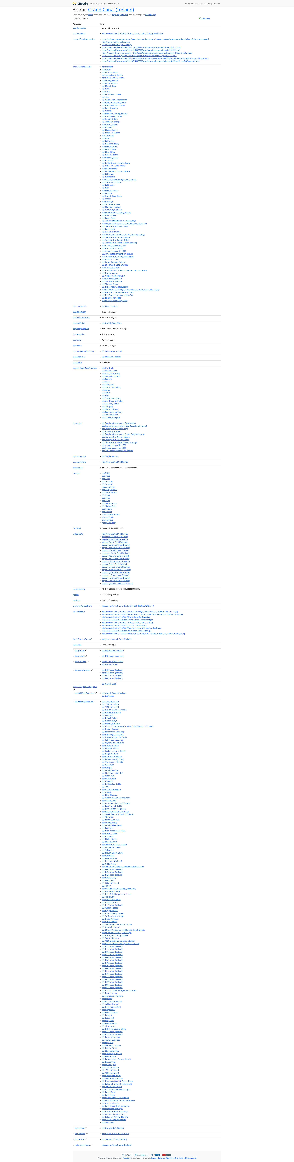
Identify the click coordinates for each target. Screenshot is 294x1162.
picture (80, 656)
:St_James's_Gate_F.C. (112, 773)
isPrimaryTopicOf (82, 639)
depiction (79, 611)
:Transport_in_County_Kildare (116, 237)
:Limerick (107, 781)
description (79, 28)
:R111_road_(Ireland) (112, 946)
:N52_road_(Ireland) (112, 1001)
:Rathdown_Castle (111, 891)
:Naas (106, 138)
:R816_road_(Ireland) (112, 987)
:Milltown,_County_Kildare (114, 113)
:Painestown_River (111, 1075)
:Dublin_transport (111, 417)
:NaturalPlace (109, 503)
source (79, 1139)
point (78, 467)
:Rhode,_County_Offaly (113, 759)
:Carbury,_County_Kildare (114, 751)
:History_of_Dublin (111, 387)
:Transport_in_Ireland (112, 182)
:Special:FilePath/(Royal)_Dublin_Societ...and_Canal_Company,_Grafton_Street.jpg (142, 614)
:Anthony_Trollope (111, 121)
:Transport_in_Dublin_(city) (115, 226)
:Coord (106, 381)
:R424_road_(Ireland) (112, 672)
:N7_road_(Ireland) (111, 789)
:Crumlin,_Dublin (110, 72)
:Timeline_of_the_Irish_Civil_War (117, 924)
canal (90, 14)
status (77, 362)
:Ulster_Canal (109, 864)
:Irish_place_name (111, 373)
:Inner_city (108, 160)
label (77, 528)
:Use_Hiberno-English (112, 401)
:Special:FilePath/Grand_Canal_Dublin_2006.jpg (127, 622)
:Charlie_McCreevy (111, 847)
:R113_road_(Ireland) (112, 952)
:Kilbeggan (108, 174)
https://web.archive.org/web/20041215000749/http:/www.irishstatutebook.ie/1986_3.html (141, 50)
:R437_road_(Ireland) (112, 982)
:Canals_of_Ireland (111, 267)
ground (80, 650)
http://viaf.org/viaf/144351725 (115, 462)
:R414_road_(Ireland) (112, 971)
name (77, 345)
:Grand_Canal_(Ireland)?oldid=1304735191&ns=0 (128, 606)
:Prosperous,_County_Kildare (116, 171)
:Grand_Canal (109, 684)
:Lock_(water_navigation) (114, 102)
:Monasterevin (109, 83)
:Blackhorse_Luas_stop (113, 731)
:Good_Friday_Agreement (114, 99)
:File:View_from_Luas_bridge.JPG (117, 295)
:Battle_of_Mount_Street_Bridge (117, 1084)
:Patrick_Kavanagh (111, 712)
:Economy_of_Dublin (112, 806)
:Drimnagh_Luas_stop (113, 656)
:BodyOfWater (109, 489)
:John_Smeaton (110, 108)
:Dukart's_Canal (110, 919)
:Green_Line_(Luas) (111, 899)
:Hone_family (109, 877)
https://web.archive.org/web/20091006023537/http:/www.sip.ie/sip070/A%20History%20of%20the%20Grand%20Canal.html (155, 58)
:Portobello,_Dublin (111, 94)
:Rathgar (107, 767)
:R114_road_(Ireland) (112, 954)
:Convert (107, 379)
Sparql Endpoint (213, 3)
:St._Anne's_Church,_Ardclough (116, 932)
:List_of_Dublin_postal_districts (116, 894)
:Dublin (106, 69)
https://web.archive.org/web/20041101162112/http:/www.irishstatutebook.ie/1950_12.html (141, 47)
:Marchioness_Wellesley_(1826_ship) (119, 888)
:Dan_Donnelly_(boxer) (113, 913)
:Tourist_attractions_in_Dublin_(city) (119, 221)
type (76, 473)
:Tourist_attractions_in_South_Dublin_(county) (123, 234)
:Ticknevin (107, 817)
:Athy (105, 97)
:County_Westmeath (112, 825)
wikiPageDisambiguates (85, 686)
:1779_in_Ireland (110, 1067)
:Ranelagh (107, 201)
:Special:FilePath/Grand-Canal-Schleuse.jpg (126, 617)
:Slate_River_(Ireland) (112, 1078)
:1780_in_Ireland (110, 704)
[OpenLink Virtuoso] (127, 1154)
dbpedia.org (150, 14)
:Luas (105, 188)
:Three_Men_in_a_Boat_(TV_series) (118, 814)
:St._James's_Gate (111, 204)
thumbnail (79, 33)
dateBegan (79, 312)
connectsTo (80, 306)
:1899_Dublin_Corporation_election (118, 941)
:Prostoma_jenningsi (112, 1108)
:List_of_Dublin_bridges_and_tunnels (119, 179)
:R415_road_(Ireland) (112, 974)
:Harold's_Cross (110, 902)
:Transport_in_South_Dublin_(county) (119, 243)
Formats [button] (113, 3)
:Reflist (106, 392)
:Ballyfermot (108, 1009)
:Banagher (108, 828)
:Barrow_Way (109, 215)
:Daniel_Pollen (109, 718)
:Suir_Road (108, 696)
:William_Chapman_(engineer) (116, 798)
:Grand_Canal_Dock (112, 196)
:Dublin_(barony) (110, 745)
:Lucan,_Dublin (109, 124)
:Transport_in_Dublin (112, 762)
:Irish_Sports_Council (112, 248)
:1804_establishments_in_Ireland (117, 254)
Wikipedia (126, 1158)
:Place (106, 476)
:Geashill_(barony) (111, 927)
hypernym (79, 456)
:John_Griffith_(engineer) (114, 809)
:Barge (106, 88)
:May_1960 (108, 1020)
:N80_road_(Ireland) (112, 756)
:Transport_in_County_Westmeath (118, 256)
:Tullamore (108, 135)
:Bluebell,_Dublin (110, 748)
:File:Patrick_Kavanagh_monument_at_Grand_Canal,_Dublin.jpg (130, 289)
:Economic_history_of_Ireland (116, 803)
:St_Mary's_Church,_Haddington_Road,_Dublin (123, 930)
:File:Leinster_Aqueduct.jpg (115, 287)
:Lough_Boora (109, 273)
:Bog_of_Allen (109, 149)
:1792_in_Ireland (110, 707)
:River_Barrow (109, 146)
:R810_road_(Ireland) (112, 985)
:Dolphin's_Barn (110, 754)
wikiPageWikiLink (82, 66)
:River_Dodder (109, 795)
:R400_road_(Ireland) (112, 957)
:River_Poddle (109, 1023)
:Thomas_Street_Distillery (114, 844)
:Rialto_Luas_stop (111, 820)
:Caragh (107, 110)
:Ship (105, 395)
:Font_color (108, 384)
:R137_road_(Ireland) (112, 1034)
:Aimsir (106, 886)
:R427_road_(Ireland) (112, 979)
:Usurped (107, 406)
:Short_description (111, 398)
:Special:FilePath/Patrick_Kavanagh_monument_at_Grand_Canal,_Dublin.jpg (140, 611)
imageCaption (81, 328)
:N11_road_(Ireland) (112, 861)
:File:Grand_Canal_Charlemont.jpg (118, 292)
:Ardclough (108, 897)
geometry (79, 589)
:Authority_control (111, 376)
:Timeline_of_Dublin (112, 1086)
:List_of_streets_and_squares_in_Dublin (120, 943)
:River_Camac (109, 1056)
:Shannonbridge (110, 1051)
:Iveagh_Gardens (110, 729)
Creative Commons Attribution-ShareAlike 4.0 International (173, 1158)
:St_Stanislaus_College (113, 916)
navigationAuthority (83, 351)
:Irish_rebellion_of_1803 (113, 831)
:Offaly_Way (108, 776)
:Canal (106, 91)
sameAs (79, 462)
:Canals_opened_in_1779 (114, 245)
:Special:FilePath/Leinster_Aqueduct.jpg (124, 625)
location (80, 1133)
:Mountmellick (109, 168)
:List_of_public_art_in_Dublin (115, 811)
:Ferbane (107, 998)
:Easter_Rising (109, 993)
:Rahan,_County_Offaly (113, 77)
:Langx (106, 390)
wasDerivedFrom (82, 606)
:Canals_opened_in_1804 (114, 251)
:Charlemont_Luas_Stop (113, 1114)
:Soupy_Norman (110, 938)
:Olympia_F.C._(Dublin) (113, 650)
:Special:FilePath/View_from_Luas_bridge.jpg (126, 630)
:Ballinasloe (108, 185)
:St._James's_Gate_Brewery (115, 265)
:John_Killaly (108, 229)
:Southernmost (110, 456)
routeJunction (82, 670)
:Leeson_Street (109, 1048)
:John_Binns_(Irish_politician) (115, 1106)
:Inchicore (107, 1042)
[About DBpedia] (80, 3)
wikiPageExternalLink (84, 39)
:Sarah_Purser (109, 921)
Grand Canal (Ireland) (111, 9)
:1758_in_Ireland (110, 701)
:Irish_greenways (110, 1103)
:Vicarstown (108, 1026)
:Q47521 (109, 487)
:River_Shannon (110, 190)
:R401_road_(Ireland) (112, 960)
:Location (107, 481)
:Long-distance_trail (112, 116)
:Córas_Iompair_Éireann (113, 262)
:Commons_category (112, 412)
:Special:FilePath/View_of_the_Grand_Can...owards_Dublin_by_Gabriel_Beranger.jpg (143, 633)
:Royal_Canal (109, 218)
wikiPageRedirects (84, 693)
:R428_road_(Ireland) (112, 675)
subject (77, 423)
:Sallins (106, 199)
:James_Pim (108, 880)
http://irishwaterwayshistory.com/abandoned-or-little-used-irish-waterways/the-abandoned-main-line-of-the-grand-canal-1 (155, 39)
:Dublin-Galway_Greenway (114, 1111)
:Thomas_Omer (110, 284)
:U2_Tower (108, 765)
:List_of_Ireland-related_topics (116, 1089)
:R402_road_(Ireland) (112, 963)
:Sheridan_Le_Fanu (111, 1045)
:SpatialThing (109, 522)
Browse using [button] (98, 3)
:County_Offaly (109, 119)
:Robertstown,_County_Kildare (116, 212)
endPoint (79, 323)
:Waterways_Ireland (112, 210)
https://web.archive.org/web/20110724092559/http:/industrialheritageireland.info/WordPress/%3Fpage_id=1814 (150, 61)
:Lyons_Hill (108, 1018)
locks (77, 340)
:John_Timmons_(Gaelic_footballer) (118, 1100)
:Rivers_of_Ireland (111, 132)
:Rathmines (108, 141)
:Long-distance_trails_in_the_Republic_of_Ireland (124, 223)
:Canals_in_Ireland (111, 232)
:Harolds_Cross (110, 259)
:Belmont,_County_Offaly (114, 1029)
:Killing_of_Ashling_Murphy (115, 1117)
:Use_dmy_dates (110, 404)
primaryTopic (82, 1145)
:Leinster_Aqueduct (111, 298)
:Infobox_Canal (109, 370)
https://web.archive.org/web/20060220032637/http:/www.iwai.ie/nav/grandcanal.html (139, 55)
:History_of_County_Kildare (115, 935)
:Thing (106, 473)
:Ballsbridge (108, 177)
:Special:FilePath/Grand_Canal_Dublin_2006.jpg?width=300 (132, 33)
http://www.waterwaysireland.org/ (117, 44)
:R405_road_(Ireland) (112, 678)
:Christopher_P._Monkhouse (115, 1097)
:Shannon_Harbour (111, 207)
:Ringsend (107, 66)
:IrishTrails (108, 368)
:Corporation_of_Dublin (113, 276)
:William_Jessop (110, 157)
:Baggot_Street (110, 664)
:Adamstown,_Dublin (112, 75)
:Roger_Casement (111, 1037)
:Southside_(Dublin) (112, 281)
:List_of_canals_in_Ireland (114, 709)
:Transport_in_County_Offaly (115, 240)
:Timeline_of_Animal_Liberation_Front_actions (123, 866)
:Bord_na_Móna (110, 155)
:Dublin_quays (109, 720)
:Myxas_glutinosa (111, 723)
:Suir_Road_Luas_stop (112, 740)
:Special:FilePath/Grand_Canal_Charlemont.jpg (127, 619)
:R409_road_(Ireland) (112, 968)
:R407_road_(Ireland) (112, 670)
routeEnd (80, 661)
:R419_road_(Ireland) (112, 976)
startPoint (79, 357)
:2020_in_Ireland (110, 883)
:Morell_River (109, 86)
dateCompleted (81, 317)
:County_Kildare (110, 80)
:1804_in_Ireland (110, 1073)
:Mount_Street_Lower (112, 661)
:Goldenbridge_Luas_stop (114, 737)
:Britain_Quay (109, 1064)
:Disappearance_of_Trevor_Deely (117, 1081)
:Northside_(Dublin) (112, 278)
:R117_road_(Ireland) (112, 905)
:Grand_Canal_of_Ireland (114, 693)
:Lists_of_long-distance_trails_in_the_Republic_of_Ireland (128, 726)
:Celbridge (108, 715)
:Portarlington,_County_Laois (116, 163)
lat (76, 594)
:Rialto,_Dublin (109, 130)
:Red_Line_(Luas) (110, 143)
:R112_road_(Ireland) (112, 949)
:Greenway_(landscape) (113, 105)
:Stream (107, 509)
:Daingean (108, 127)
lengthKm (79, 334)
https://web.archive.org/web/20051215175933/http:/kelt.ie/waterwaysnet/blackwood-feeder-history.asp (147, 53)
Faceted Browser (194, 3)
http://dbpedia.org (120, 14)
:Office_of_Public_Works (114, 166)
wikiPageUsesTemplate (85, 368)
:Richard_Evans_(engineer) (114, 300)
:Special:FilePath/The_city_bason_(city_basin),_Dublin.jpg (131, 628)
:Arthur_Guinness (111, 1040)
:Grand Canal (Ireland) (115, 536)
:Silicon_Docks (109, 842)
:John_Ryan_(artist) (111, 1007)
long (76, 600)
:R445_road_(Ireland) (112, 1031)
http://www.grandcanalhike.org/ (116, 42)
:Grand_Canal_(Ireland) (117, 639)
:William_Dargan (110, 1004)
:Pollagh (107, 193)
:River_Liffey (108, 152)
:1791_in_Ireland (110, 1070)
